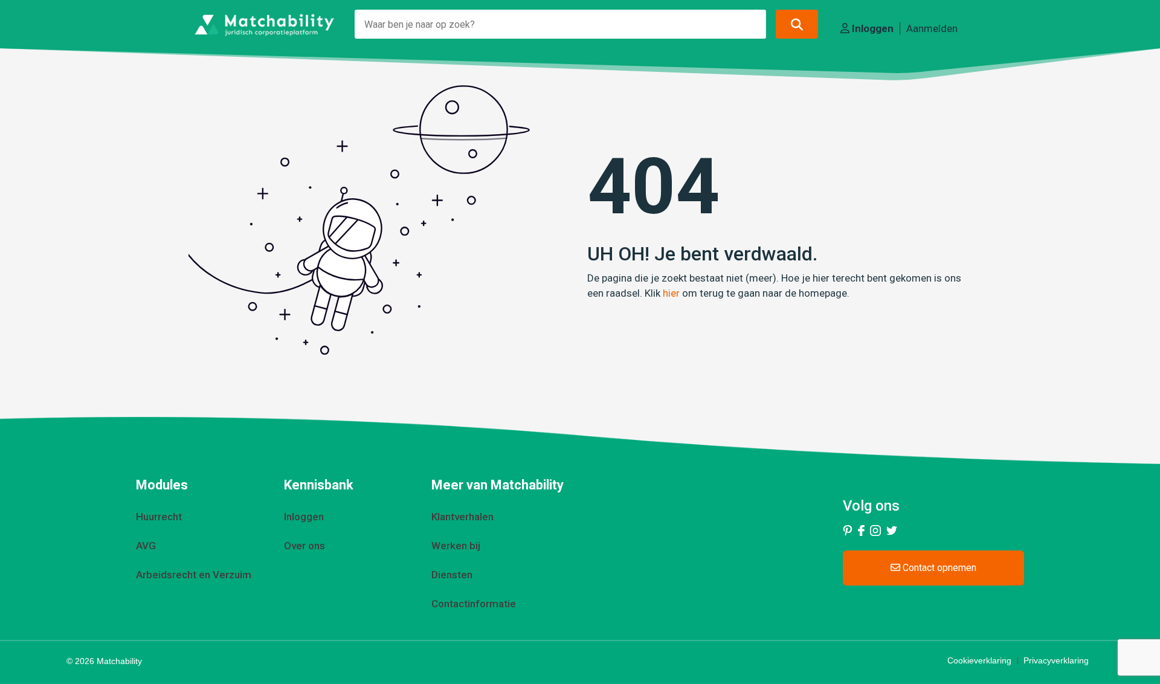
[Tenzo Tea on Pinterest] (847, 529)
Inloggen (871, 28)
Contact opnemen (938, 567)
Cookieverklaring (979, 660)
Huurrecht (159, 517)
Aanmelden (932, 28)
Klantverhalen (462, 517)
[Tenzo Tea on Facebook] (861, 529)
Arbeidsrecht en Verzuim (193, 575)
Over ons (304, 546)
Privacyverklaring (1056, 660)
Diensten (451, 575)
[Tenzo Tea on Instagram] (875, 529)
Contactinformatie (473, 604)
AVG (146, 546)
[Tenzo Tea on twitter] (891, 529)
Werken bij (455, 546)
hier (671, 293)
